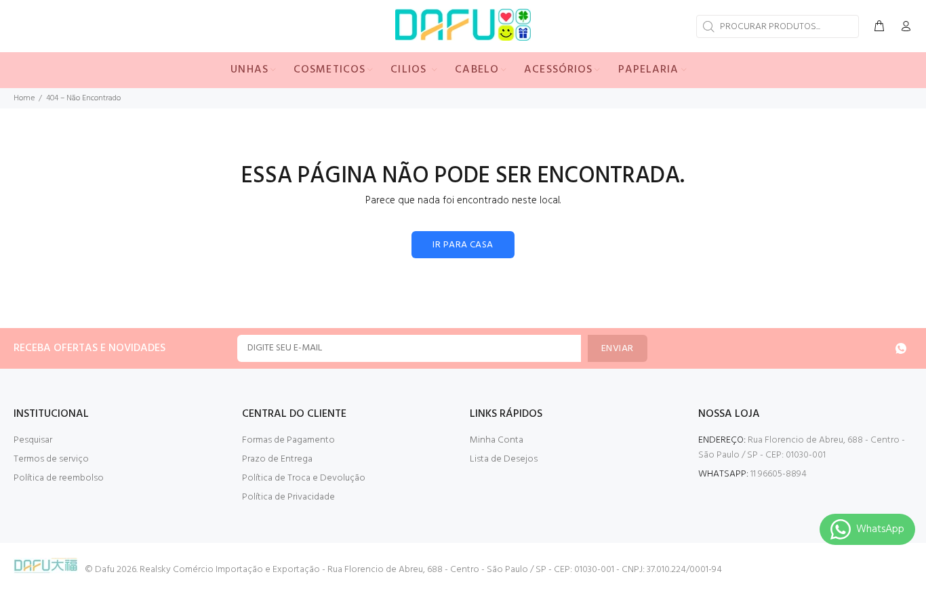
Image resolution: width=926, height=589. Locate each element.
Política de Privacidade (288, 497)
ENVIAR (617, 349)
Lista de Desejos (504, 459)
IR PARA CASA (462, 245)
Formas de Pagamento (288, 440)
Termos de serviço (51, 459)
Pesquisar (33, 440)
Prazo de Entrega (277, 459)
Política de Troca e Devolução (303, 478)
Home (24, 98)
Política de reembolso (59, 478)
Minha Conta (496, 440)
